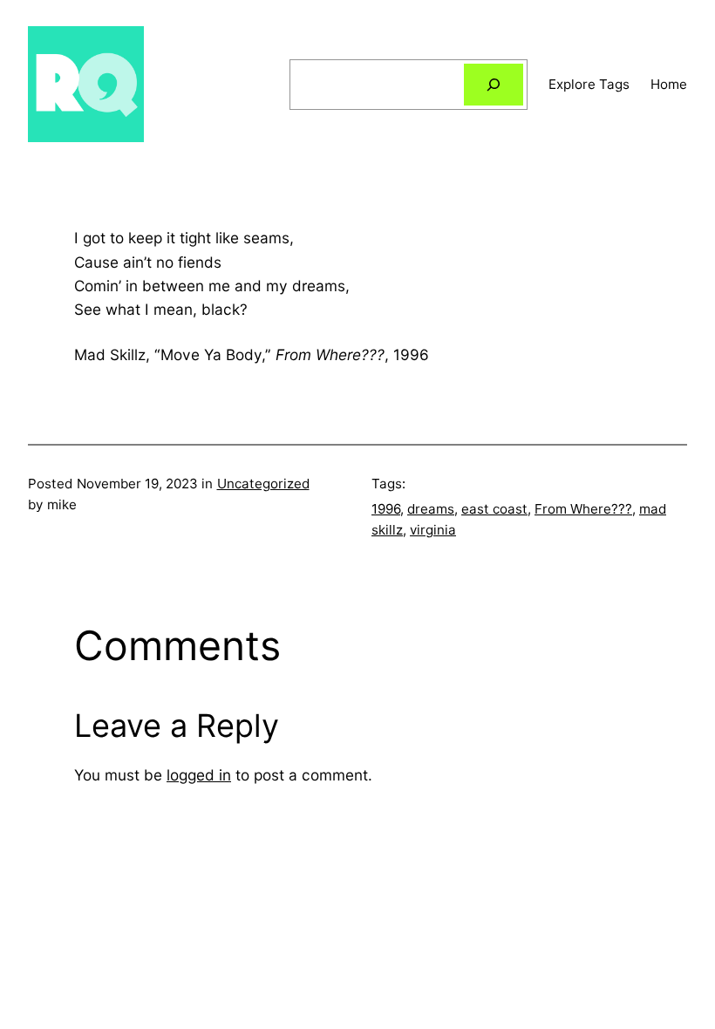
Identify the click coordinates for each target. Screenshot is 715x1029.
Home (668, 84)
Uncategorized (263, 483)
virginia (433, 529)
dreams (430, 509)
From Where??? (583, 509)
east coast (494, 509)
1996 (385, 509)
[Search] (493, 85)
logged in (199, 775)
